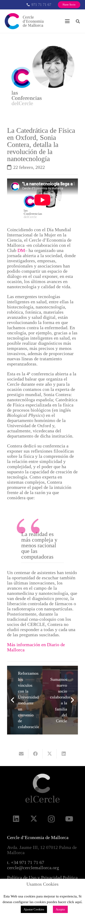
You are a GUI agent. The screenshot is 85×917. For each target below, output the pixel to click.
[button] (67, 21)
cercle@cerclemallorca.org (33, 867)
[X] (33, 819)
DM (21, 250)
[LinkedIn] (16, 819)
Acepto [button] (60, 909)
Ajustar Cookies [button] (34, 909)
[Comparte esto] (35, 754)
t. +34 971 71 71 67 (25, 862)
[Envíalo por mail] (21, 754)
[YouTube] (69, 819)
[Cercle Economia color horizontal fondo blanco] (24, 21)
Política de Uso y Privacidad (34, 877)
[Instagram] (51, 819)
